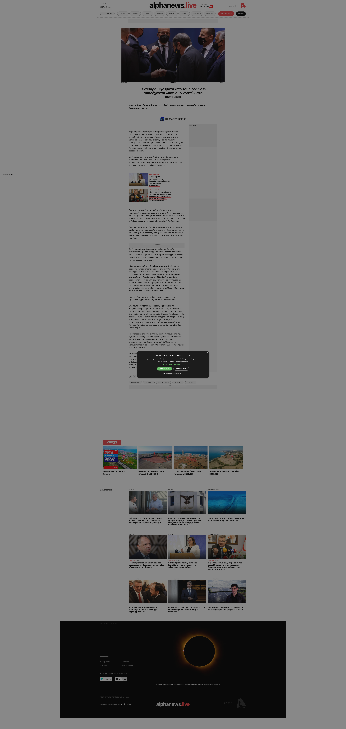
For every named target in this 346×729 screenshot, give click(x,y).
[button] (173, 364)
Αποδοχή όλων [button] (164, 368)
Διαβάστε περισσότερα (182, 361)
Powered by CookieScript (173, 376)
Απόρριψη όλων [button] (181, 368)
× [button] (207, 353)
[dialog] (173, 364)
